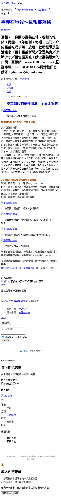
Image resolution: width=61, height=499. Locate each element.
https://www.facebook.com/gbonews (17, 268)
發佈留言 (6, 340)
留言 (23, 301)
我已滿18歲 (7, 493)
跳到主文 (5, 30)
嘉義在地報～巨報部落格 (26, 22)
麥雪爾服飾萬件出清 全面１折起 (32, 103)
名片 (9, 91)
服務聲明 (30, 459)
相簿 (9, 84)
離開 (16, 493)
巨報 (3, 285)
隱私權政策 (50, 456)
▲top (3, 317)
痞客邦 (17, 301)
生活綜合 (24, 79)
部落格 (10, 88)
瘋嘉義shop (24, 312)
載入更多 (6, 323)
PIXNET (13, 456)
